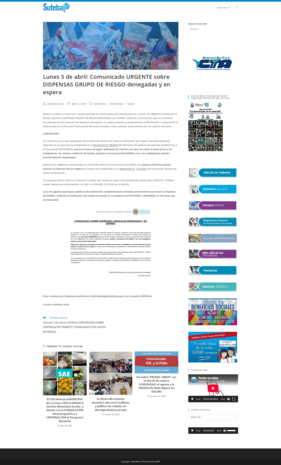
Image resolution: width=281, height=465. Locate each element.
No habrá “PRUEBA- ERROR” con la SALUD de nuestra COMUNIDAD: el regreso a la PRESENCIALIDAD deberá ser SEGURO (156, 384)
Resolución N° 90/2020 (106, 145)
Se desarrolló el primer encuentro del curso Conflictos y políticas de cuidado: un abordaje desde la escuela (111, 404)
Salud (130, 103)
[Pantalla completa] (233, 399)
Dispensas (58, 304)
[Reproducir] (192, 399)
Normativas (116, 103)
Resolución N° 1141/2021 (133, 168)
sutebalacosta (55, 103)
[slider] (231, 430)
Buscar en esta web (197, 23)
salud (66, 304)
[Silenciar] (228, 399)
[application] (213, 388)
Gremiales (100, 103)
